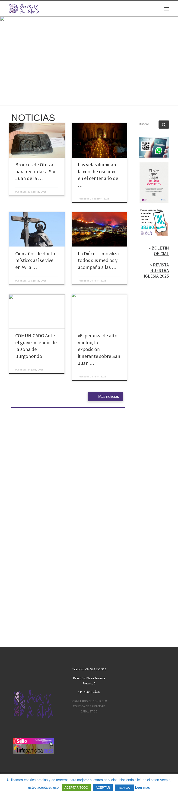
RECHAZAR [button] (124, 787)
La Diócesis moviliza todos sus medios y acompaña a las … (98, 260)
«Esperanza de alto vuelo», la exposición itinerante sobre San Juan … (99, 349)
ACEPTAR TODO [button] (76, 787)
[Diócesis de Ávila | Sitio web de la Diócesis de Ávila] (24, 8)
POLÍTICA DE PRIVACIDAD (89, 706)
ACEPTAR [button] (103, 787)
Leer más (142, 787)
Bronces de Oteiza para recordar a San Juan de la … (36, 171)
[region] (89, 60)
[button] (89, 60)
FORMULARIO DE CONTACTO (89, 701)
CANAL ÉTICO (89, 711)
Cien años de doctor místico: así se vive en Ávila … (36, 260)
